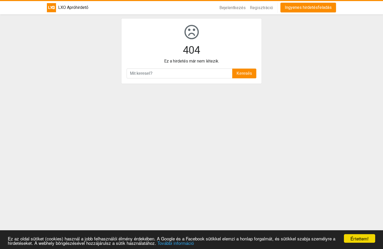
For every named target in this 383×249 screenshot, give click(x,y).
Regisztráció (261, 7)
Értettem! (359, 238)
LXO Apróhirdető (70, 7)
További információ (175, 243)
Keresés (244, 73)
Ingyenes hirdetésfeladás (308, 7)
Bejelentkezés (232, 7)
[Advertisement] (191, 158)
